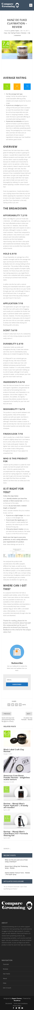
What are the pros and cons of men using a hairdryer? (16, 860)
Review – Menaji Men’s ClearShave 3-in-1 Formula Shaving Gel (16, 833)
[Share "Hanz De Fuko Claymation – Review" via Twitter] (13, 705)
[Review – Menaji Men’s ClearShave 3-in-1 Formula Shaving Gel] (17, 820)
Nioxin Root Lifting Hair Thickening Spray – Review (16, 867)
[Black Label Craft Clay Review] (17, 738)
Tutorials (6, 964)
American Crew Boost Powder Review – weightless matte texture (17, 777)
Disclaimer (8, 1003)
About (5, 978)
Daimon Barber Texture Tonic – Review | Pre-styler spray (17, 873)
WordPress (17, 1000)
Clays (5, 33)
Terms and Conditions (21, 1003)
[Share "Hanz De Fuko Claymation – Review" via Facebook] (9, 705)
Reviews (23, 33)
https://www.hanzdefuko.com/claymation (16, 604)
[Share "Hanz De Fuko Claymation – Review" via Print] (20, 705)
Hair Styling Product (14, 33)
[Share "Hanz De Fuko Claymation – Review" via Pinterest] (16, 705)
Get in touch (7, 988)
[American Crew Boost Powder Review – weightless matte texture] (17, 764)
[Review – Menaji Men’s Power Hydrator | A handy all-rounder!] (17, 792)
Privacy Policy (17, 1006)
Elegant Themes (17, 998)
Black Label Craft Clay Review (14, 750)
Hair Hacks (6, 974)
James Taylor (15, 31)
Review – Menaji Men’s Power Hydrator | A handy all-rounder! (16, 805)
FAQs (4, 983)
